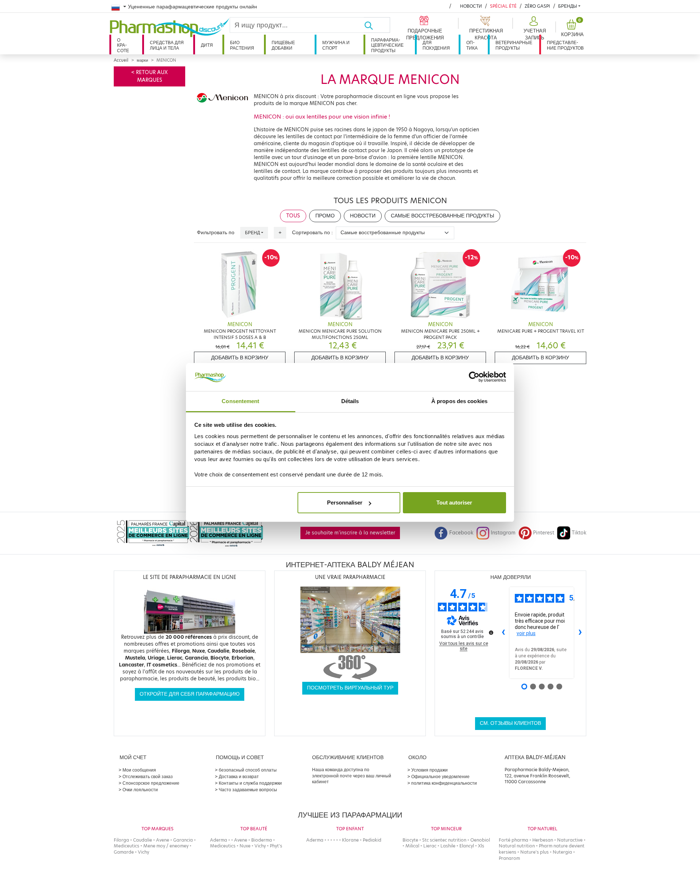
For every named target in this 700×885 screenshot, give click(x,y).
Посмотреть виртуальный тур (350, 687)
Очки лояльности (140, 790)
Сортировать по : (312, 232)
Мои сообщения (139, 770)
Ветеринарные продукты (513, 45)
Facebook (461, 532)
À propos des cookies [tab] (459, 401)
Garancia (183, 840)
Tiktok (579, 532)
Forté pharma (513, 840)
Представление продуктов (565, 45)
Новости (471, 6)
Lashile (447, 846)
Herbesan (542, 840)
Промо (325, 215)
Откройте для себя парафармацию (190, 694)
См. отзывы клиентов (510, 723)
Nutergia (562, 852)
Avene (162, 840)
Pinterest (543, 532)
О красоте (123, 45)
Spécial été (503, 6)
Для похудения (436, 45)
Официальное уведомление (440, 776)
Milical (412, 846)
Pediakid (372, 840)
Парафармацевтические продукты (387, 45)
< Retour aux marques (149, 76)
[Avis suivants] (580, 632)
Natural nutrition (517, 846)
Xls (481, 846)
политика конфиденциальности (444, 783)
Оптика (472, 45)
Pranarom (509, 858)
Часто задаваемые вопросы (248, 790)
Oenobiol (480, 840)
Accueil (121, 60)
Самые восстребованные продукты (442, 215)
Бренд (252, 232)
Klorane (350, 840)
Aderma (218, 840)
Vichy (143, 852)
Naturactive (570, 840)
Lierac (429, 846)
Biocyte (410, 840)
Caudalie (142, 840)
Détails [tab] (350, 401)
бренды (567, 6)
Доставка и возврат (239, 776)
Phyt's (276, 846)
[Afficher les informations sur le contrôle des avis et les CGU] (491, 632)
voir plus (526, 633)
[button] (533, 28)
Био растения (242, 45)
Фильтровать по (215, 232)
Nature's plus (534, 852)
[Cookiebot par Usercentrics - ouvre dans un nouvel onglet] (474, 377)
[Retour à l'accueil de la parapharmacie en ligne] (169, 27)
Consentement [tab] (240, 401)
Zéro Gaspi (537, 6)
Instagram (503, 532)
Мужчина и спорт (336, 45)
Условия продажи (429, 770)
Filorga (121, 840)
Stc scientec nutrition (444, 840)
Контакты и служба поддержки (250, 783)
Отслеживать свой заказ (147, 776)
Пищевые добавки (283, 45)
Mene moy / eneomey (165, 846)
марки (142, 60)
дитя (207, 45)
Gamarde (124, 852)
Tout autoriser (454, 502)
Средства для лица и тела (167, 45)
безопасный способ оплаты (248, 770)
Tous (293, 215)
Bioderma (261, 840)
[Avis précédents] (503, 632)
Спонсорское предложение (150, 783)
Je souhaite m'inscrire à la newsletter (350, 532)
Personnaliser (344, 502)
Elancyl (466, 846)
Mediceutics (126, 846)
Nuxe (245, 846)
